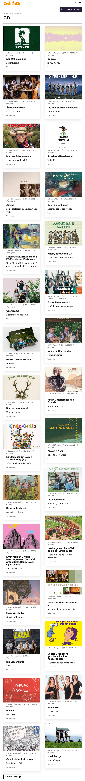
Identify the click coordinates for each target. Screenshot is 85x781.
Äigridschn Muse (15, 107)
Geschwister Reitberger (19, 759)
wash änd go (54, 756)
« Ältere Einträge (13, 777)
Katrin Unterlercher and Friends (60, 401)
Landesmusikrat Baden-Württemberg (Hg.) (19, 458)
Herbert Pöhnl (54, 199)
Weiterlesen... (11, 67)
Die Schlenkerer (15, 661)
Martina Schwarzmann (19, 156)
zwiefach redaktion (14, 199)
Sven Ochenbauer (57, 205)
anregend (11, 201)
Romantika (53, 707)
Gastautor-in (12, 53)
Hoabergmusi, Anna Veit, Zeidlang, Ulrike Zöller (61, 549)
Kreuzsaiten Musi (16, 508)
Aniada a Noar (55, 451)
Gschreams (12, 310)
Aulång (10, 205)
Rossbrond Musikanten (60, 156)
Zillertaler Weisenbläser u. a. (62, 603)
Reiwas (10, 710)
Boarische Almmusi (17, 408)
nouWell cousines (16, 59)
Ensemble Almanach (58, 302)
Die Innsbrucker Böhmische (62, 107)
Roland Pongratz (13, 101)
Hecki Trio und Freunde (19, 359)
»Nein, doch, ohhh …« (59, 253)
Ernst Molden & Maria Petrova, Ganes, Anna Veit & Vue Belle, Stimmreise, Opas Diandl (21, 560)
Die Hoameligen (56, 499)
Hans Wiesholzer (16, 613)
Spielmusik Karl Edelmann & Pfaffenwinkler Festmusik (22, 258)
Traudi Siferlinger (14, 502)
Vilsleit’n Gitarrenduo (59, 351)
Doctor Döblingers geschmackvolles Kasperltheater (57, 656)
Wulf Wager (12, 402)
